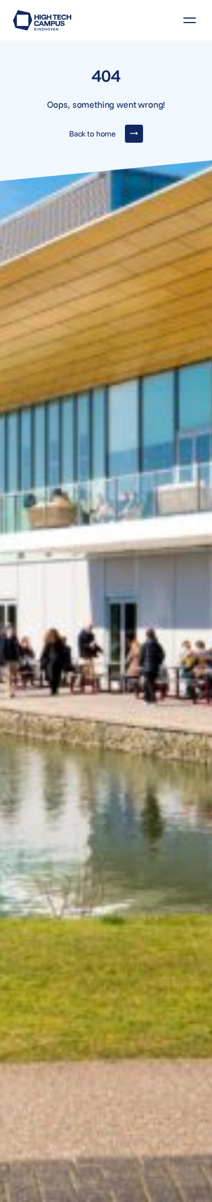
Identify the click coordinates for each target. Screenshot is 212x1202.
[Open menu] (185, 20)
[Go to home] (42, 20)
